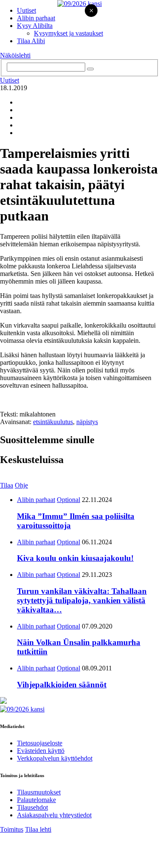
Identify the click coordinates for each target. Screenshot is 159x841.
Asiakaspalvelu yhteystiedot (54, 815)
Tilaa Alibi (31, 40)
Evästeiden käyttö (40, 750)
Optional (68, 499)
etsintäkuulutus (53, 421)
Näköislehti (15, 55)
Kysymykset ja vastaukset (68, 33)
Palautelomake (36, 799)
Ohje (21, 485)
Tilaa (6, 485)
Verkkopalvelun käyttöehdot (54, 758)
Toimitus (11, 829)
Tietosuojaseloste (39, 743)
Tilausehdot (32, 807)
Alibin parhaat (36, 18)
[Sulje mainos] (91, 11)
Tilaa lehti (38, 829)
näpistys (87, 421)
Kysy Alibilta (35, 25)
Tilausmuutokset (39, 792)
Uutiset (26, 10)
